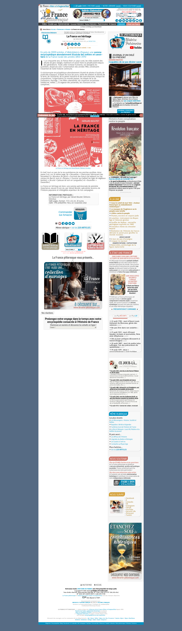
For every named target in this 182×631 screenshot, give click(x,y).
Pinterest (130, 513)
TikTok (128, 508)
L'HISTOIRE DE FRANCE (84, 589)
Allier (96, 618)
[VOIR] (97, 6)
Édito (44, 24)
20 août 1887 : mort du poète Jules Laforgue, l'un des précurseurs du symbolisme (125, 345)
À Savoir (112, 24)
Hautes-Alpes (119, 618)
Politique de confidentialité (101, 604)
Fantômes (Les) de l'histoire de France (123, 427)
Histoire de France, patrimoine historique (87, 611)
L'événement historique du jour (91, 606)
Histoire (77, 24)
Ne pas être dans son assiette (124, 328)
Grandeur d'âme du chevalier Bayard (122, 228)
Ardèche (77, 619)
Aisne (92, 618)
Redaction (92, 41)
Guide (52, 24)
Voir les (119, 449)
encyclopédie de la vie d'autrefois (95, 615)
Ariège (90, 619)
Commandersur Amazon (65, 213)
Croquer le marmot (119, 241)
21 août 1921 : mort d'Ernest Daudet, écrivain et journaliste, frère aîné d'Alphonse (125, 334)
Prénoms (128, 623)
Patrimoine (103, 24)
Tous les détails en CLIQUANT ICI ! (121, 179)
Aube (94, 619)
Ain (88, 618)
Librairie (112, 623)
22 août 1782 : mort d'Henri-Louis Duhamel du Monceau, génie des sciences (124, 323)
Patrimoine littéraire (63, 29)
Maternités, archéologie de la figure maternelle (122, 246)
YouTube (129, 509)
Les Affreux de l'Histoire (119, 437)
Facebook (130, 498)
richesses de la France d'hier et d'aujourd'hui (102, 609)
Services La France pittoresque (82, 604)
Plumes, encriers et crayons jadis (125, 216)
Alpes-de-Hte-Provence (106, 618)
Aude (98, 619)
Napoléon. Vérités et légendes (121, 424)
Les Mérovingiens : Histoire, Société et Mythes (122, 421)
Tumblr (129, 515)
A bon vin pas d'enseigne (121, 239)
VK (127, 504)
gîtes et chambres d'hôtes (84, 612)
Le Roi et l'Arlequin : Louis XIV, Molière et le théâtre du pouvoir (124, 430)
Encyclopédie (55, 623)
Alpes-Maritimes (130, 618)
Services (134, 623)
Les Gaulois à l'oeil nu (118, 441)
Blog (61, 623)
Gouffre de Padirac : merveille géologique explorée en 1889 (122, 223)
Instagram (130, 506)
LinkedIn (129, 502)
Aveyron (103, 619)
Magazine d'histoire (83, 614)
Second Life (131, 511)
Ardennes (84, 619)
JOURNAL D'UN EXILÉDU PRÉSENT (126, 111)
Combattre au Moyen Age (119, 444)
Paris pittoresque (120, 623)
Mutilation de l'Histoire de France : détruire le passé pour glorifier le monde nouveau (124, 233)
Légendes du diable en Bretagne (122, 439)
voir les (81, 227)
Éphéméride (63, 24)
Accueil (53, 29)
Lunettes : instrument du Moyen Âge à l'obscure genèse (123, 219)
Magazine (48, 623)
